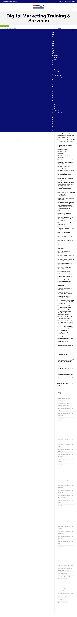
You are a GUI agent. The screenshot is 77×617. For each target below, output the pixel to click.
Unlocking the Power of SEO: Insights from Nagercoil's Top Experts (65, 345)
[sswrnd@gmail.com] (52, 78)
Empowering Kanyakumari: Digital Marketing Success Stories (65, 174)
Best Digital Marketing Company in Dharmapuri (65, 434)
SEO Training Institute (62, 602)
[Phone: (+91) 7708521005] (52, 75)
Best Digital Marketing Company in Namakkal (65, 481)
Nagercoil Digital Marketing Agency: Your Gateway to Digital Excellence (66, 228)
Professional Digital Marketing (66, 255)
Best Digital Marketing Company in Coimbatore (65, 424)
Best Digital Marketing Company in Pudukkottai (65, 491)
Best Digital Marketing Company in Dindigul (65, 440)
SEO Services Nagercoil (64, 276)
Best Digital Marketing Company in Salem (65, 506)
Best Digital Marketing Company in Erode (65, 445)
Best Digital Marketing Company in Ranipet (65, 501)
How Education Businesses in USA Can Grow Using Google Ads (64, 368)
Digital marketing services (65, 159)
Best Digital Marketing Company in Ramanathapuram (65, 496)
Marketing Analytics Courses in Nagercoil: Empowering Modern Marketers (66, 219)
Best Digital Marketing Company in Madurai (65, 465)
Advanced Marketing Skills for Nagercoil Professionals (64, 404)
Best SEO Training (61, 551)
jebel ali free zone (63, 210)
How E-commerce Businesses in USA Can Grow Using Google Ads (64, 383)
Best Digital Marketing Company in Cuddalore (65, 429)
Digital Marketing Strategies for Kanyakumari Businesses (65, 569)
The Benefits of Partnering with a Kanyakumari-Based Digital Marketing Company (66, 302)
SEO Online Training (62, 596)
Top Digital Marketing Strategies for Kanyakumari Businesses (65, 332)
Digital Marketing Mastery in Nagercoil (64, 561)
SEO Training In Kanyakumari (65, 279)
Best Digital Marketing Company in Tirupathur (65, 537)
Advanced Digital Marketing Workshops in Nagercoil (64, 399)
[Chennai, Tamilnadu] (52, 71)
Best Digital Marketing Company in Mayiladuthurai (65, 470)
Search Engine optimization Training (66, 593)
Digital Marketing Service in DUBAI (65, 565)
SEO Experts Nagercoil (64, 271)
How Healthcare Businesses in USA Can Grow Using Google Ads (64, 376)
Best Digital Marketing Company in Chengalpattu (65, 414)
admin (14, 28)
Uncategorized (4, 26)
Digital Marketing (62, 149)
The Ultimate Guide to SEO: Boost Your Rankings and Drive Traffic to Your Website (65, 322)
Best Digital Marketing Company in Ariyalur (65, 409)
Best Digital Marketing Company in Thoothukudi (65, 527)
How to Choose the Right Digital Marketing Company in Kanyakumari (66, 194)
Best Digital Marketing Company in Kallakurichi (65, 450)
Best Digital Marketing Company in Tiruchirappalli (65, 532)
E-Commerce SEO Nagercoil (65, 170)
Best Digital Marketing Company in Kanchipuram (65, 455)
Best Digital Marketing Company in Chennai (65, 419)
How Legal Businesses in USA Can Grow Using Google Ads (64, 360)
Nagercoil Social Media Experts (66, 243)
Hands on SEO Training (62, 573)
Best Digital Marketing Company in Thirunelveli (65, 522)
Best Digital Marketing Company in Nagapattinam (65, 475)
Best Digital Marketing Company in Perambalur (65, 486)
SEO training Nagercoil (64, 281)
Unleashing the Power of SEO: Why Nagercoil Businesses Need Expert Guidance (66, 340)
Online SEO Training (62, 584)
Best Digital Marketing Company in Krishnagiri (65, 460)
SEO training (60, 599)
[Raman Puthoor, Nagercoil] (52, 105)
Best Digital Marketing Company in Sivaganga (65, 511)
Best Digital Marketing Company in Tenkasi (65, 516)
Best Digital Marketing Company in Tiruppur (65, 542)
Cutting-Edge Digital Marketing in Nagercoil (65, 555)
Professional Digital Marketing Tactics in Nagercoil (64, 589)
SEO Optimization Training (65, 273)
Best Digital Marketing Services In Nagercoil (65, 547)
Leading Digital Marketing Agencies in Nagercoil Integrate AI (65, 577)
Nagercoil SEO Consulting (64, 240)
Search (59, 28)
